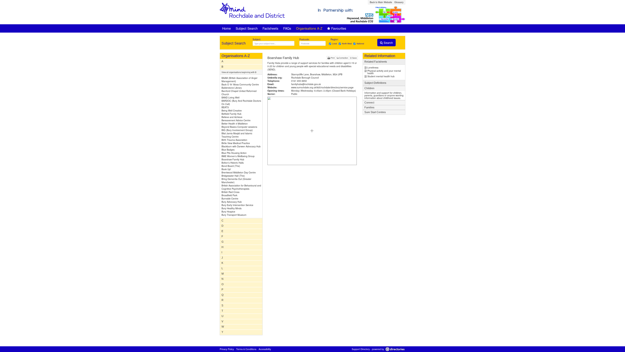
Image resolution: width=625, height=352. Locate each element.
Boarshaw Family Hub (233, 159)
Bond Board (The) (231, 166)
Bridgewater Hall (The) (233, 175)
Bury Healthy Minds (232, 208)
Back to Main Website (381, 2)
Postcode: (304, 39)
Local (334, 43)
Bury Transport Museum (234, 214)
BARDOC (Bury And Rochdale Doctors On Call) (241, 102)
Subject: (257, 39)
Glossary (398, 2)
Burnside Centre (230, 198)
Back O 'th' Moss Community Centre (240, 84)
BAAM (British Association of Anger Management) (239, 79)
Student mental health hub (381, 76)
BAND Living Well (230, 97)
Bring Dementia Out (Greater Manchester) (236, 180)
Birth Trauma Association (234, 139)
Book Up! (226, 169)
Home (226, 28)
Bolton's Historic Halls (233, 162)
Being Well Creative (232, 110)
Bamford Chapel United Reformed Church (239, 92)
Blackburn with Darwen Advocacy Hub (241, 146)
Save (354, 57)
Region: (335, 39)
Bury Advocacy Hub (232, 201)
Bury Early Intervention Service (237, 205)
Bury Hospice (228, 211)
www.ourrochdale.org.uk (322, 87)
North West (347, 43)
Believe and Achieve (232, 117)
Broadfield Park (229, 195)
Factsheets (270, 28)
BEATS (225, 107)
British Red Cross (230, 192)
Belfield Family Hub (231, 113)
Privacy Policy (227, 349)
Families (369, 107)
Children (369, 88)
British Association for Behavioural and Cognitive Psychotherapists (241, 187)
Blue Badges (228, 149)
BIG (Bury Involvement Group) (237, 130)
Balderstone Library (232, 87)
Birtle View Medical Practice (236, 143)
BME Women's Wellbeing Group (238, 156)
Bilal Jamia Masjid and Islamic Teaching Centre (237, 135)
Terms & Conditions (246, 349)
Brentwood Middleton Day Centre (239, 172)
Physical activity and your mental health (384, 72)
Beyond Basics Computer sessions (239, 126)
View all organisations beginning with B (239, 72)
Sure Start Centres (375, 112)
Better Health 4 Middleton (235, 123)
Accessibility (265, 349)
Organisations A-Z (309, 28)
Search (388, 42)
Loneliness (372, 67)
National (360, 43)
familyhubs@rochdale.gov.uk (306, 84)
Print (332, 57)
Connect (369, 102)
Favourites (338, 28)
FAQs (287, 28)
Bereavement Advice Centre (236, 120)
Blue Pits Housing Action (234, 152)
